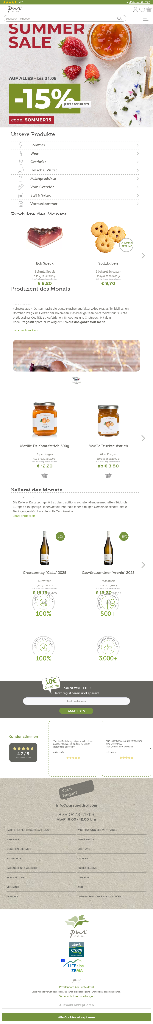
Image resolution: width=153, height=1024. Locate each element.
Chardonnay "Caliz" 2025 (44, 573)
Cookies (82, 858)
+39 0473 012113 (76, 814)
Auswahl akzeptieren (76, 1005)
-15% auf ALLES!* (139, 2)
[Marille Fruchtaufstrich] (108, 420)
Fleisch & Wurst (43, 170)
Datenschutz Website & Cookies (99, 896)
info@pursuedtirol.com (76, 805)
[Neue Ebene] (76, 75)
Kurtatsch (44, 581)
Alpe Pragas (45, 454)
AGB (80, 886)
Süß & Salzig (40, 195)
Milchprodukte (43, 178)
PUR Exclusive (87, 867)
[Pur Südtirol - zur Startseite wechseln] (15, 9)
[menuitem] (147, 19)
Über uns (83, 848)
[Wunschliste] (143, 9)
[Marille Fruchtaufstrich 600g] (45, 420)
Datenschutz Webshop (22, 867)
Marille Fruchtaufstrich (108, 446)
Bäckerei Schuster (108, 271)
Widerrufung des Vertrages (97, 829)
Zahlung (13, 839)
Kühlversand (86, 839)
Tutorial (83, 877)
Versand (13, 886)
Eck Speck (45, 264)
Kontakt (12, 896)
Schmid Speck (45, 271)
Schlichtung (15, 877)
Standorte (14, 858)
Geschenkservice (19, 848)
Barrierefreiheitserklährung (28, 829)
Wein (34, 153)
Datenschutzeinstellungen (76, 996)
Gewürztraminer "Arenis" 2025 (108, 573)
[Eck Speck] (45, 237)
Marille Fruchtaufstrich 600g (44, 446)
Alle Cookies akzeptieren (76, 1017)
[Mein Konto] (135, 9)
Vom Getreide (42, 187)
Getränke (38, 162)
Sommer (37, 145)
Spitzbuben (108, 264)
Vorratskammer (43, 204)
